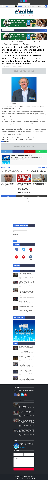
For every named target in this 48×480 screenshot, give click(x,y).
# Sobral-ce (6, 141)
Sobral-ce (7, 41)
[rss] (27, 478)
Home (3, 41)
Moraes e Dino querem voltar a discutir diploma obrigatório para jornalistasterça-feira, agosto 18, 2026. (26, 378)
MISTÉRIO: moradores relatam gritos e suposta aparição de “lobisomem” (26, 357)
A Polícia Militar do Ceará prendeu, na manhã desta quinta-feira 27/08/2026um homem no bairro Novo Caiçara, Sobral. (26, 299)
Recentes (16, 270)
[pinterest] (20, 478)
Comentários (31, 271)
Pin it (31, 151)
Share (19, 151)
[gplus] (18, 478)
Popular (24, 270)
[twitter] (24, 1)
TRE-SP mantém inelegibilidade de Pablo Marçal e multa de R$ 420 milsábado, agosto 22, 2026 (26, 364)
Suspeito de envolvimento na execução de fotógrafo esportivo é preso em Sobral (26, 275)
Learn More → (23, 447)
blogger (8, 196)
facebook (39, 196)
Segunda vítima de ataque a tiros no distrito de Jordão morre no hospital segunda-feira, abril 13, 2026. (7, 185)
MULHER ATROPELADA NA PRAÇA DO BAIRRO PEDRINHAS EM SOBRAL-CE (39, 185)
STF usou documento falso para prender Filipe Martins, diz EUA (25, 371)
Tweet (8, 151)
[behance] (30, 478)
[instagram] (26, 1)
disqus (23, 196)
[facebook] (21, 1)
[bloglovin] (23, 478)
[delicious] (35, 478)
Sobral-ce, (21, 66)
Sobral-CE (13, 6)
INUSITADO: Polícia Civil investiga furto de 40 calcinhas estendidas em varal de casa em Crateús (26, 282)
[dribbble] (25, 478)
